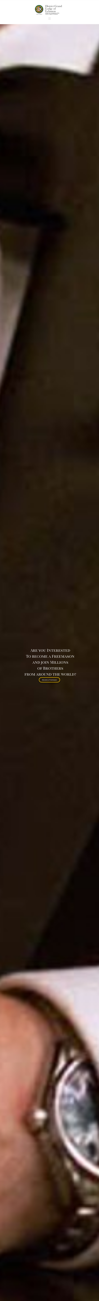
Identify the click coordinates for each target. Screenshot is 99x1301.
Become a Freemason (49, 680)
